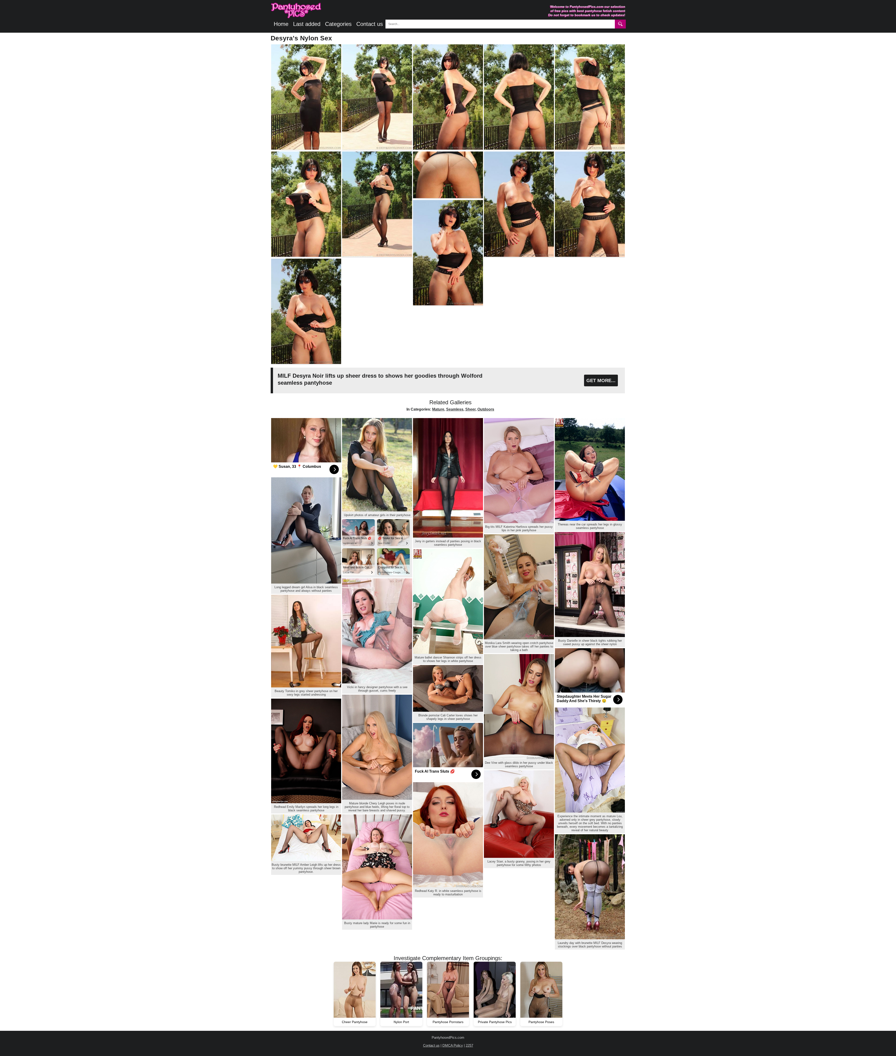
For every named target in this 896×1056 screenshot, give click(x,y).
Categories (338, 24)
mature (438, 409)
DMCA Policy (452, 1045)
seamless (454, 409)
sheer (470, 409)
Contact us (369, 24)
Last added (306, 24)
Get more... (601, 380)
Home (281, 24)
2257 (469, 1045)
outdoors (485, 409)
